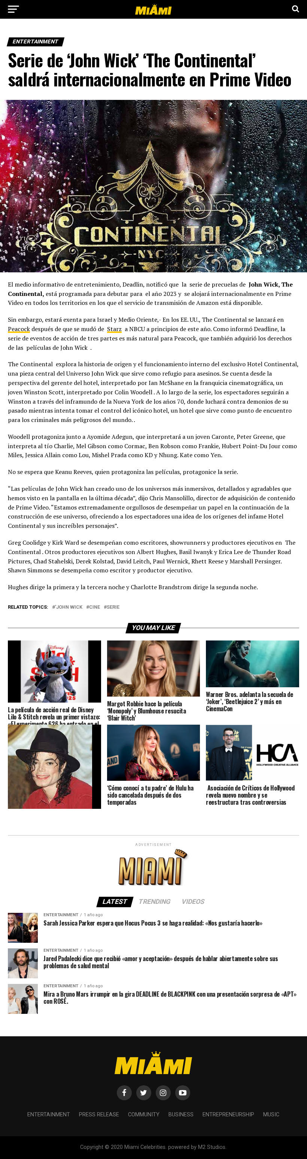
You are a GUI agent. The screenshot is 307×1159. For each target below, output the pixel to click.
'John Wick (68, 607)
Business (181, 1114)
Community (143, 1114)
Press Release (99, 1114)
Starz (114, 329)
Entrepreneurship (228, 1114)
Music (271, 1114)
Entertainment (48, 1114)
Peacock (19, 329)
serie (113, 607)
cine (94, 607)
